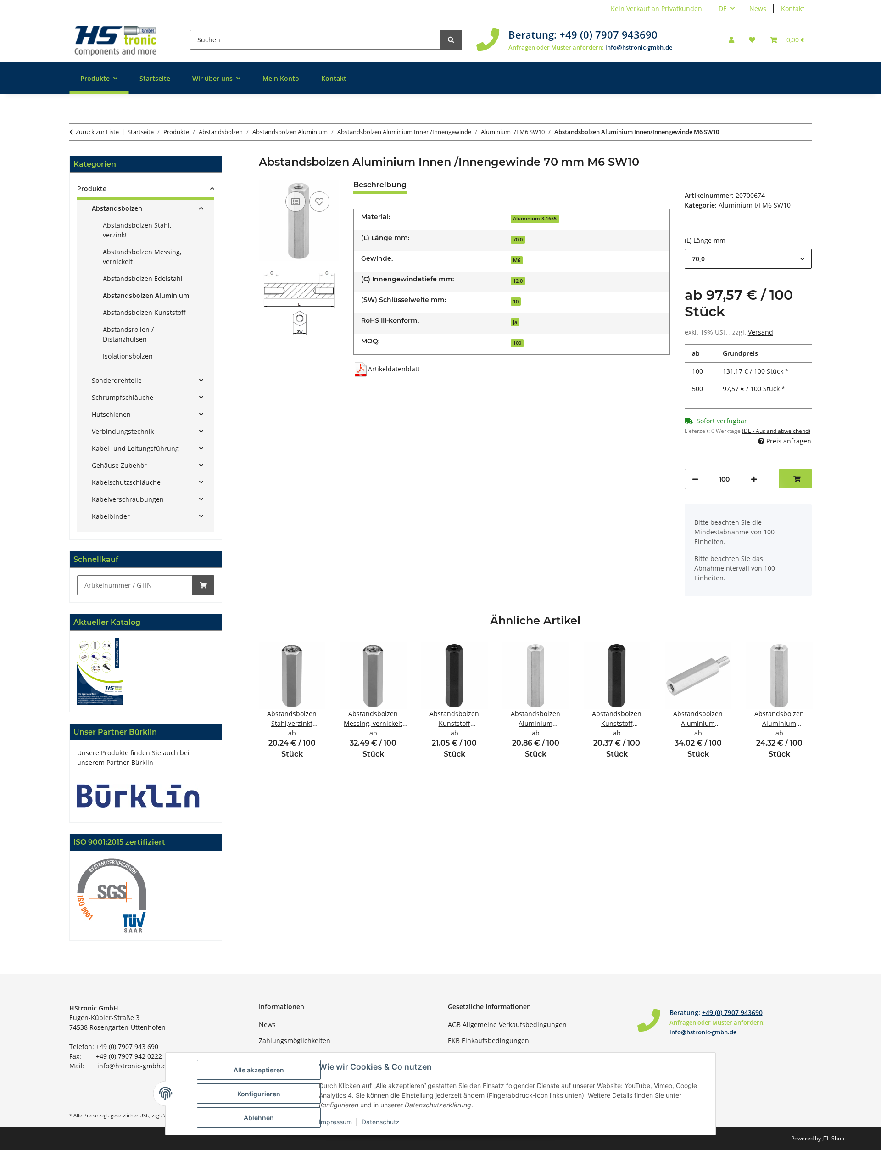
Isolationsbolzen (128, 356)
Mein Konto (280, 78)
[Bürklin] (138, 795)
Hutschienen (111, 414)
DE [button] (723, 8)
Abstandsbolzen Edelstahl (143, 278)
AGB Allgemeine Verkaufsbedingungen (507, 1024)
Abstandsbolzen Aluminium (146, 295)
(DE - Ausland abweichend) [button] (776, 431)
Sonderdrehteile (117, 380)
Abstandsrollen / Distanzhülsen (128, 334)
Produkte (91, 188)
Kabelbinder (111, 516)
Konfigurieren (258, 1094)
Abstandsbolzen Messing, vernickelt (142, 256)
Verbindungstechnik (123, 431)
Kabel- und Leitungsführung (135, 448)
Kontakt (792, 8)
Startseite (154, 78)
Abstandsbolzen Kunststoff (144, 312)
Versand (760, 332)
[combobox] (748, 259)
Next (796, 707)
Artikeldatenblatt (394, 369)
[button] (731, 40)
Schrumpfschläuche (122, 397)
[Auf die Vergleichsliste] (295, 201)
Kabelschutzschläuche (126, 482)
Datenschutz (381, 1122)
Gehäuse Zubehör (119, 465)
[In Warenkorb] (203, 585)
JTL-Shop (833, 1138)
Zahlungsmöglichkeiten (294, 1040)
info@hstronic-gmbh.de (638, 47)
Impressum (335, 1122)
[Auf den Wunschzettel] (319, 201)
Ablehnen (259, 1118)
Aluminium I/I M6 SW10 (755, 205)
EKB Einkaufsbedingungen (488, 1040)
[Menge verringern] (695, 479)
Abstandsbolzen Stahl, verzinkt (137, 230)
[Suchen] (451, 40)
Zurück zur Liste (97, 132)
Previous (273, 707)
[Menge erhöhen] (754, 479)
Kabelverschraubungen (128, 499)
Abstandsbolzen (117, 208)
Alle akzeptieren (259, 1070)
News (757, 8)
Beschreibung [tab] (380, 184)
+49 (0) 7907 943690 (608, 34)
